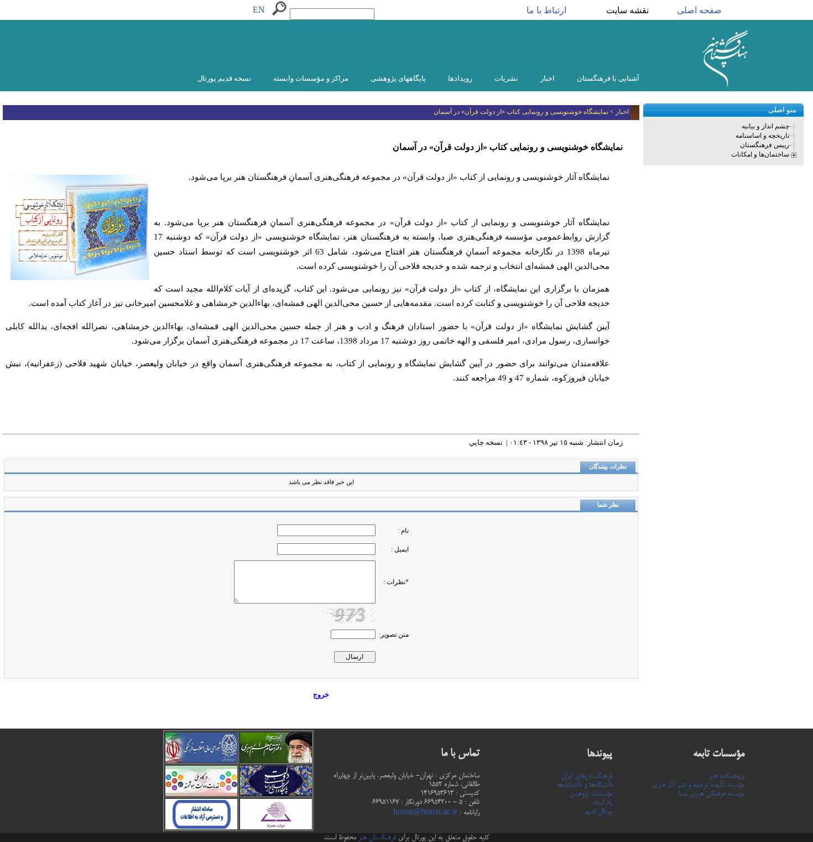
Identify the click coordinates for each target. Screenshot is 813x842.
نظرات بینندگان (608, 467)
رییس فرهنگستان (764, 145)
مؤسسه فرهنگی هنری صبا (711, 793)
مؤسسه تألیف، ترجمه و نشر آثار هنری (698, 785)
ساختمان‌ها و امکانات (760, 154)
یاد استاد (602, 802)
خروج (321, 694)
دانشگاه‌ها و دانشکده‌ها (584, 785)
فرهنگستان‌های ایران (586, 776)
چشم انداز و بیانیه (765, 126)
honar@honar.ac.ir (425, 812)
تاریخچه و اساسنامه (762, 135)
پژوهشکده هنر (726, 776)
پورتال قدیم (598, 811)
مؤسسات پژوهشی (590, 793)
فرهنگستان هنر (376, 837)
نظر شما (608, 505)
